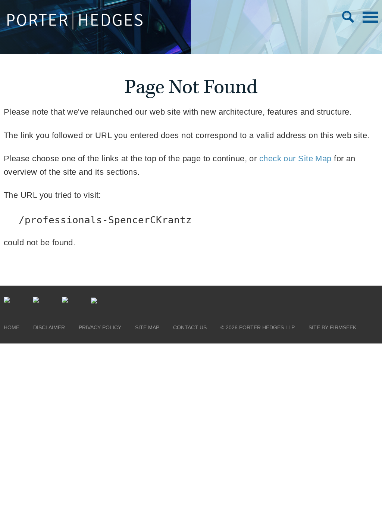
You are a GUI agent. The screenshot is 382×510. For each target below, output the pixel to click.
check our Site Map (295, 158)
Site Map (147, 327)
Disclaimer (49, 327)
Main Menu (370, 17)
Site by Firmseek (332, 327)
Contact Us (190, 327)
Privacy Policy (100, 327)
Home (11, 327)
